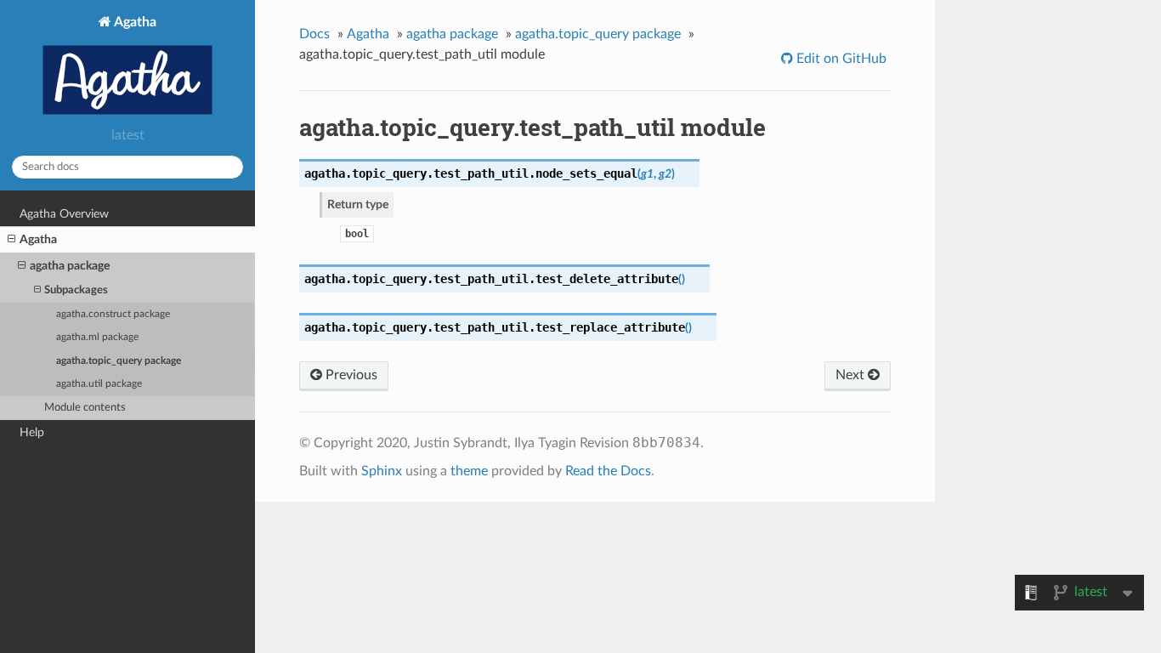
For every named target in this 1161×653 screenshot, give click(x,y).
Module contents (85, 407)
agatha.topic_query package (118, 361)
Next (851, 375)
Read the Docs (608, 471)
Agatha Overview (64, 213)
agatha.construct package (113, 314)
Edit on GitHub (839, 58)
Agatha (133, 22)
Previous (349, 375)
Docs (314, 34)
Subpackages (76, 290)
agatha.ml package (97, 337)
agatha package (70, 265)
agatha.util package (99, 384)
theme (469, 471)
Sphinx (381, 471)
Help (32, 432)
